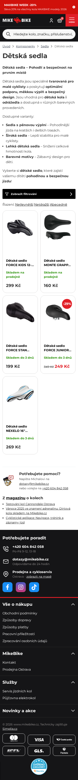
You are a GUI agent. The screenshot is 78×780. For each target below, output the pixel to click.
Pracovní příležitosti (18, 634)
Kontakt (9, 662)
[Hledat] (8, 34)
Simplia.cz (9, 729)
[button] (73, 7)
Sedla (45, 46)
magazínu (15, 498)
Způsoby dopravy (16, 620)
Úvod (6, 46)
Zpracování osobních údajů (24, 641)
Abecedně (58, 205)
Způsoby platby (15, 627)
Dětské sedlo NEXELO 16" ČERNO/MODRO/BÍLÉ (23, 430)
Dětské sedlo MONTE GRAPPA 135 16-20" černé (57, 265)
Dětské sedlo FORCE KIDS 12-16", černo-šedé (18, 265)
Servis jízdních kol (17, 691)
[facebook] (7, 587)
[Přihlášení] (51, 20)
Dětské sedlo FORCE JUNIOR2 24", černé (57, 350)
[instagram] (21, 587)
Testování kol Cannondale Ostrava (30, 504)
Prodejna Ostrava (16, 669)
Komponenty (25, 46)
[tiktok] (34, 587)
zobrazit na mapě (38, 576)
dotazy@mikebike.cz (34, 484)
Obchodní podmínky (19, 613)
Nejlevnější (24, 205)
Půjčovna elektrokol (19, 698)
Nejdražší (41, 205)
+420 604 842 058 (55, 488)
